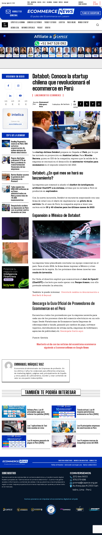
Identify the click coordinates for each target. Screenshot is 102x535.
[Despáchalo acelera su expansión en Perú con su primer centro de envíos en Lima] (6, 207)
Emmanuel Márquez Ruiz (43, 104)
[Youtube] (20, 96)
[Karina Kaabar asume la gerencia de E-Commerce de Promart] (6, 176)
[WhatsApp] (98, 104)
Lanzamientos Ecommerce (48, 95)
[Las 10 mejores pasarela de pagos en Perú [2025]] (14, 441)
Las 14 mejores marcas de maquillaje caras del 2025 (87, 441)
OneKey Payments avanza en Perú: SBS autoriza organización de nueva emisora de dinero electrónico (19, 147)
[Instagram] (18, 86)
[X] (86, 104)
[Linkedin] (10, 96)
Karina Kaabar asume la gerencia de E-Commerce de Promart (20, 178)
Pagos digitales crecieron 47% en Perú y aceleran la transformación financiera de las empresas (18, 163)
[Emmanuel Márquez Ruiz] (32, 104)
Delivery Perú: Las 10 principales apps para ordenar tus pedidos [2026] (38, 412)
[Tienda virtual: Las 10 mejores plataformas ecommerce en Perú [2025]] (64, 411)
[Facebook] (8, 86)
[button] (97, 24)
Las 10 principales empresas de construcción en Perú (88, 426)
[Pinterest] (92, 104)
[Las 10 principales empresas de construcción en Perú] (64, 426)
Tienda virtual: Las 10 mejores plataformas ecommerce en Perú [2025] (87, 412)
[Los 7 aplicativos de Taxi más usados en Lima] (14, 426)
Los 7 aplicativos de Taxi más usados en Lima (37, 426)
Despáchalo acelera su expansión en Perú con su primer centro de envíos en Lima (20, 208)
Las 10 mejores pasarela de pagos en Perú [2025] (38, 441)
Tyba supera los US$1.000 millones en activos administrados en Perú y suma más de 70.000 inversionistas (20, 193)
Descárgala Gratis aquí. (72, 331)
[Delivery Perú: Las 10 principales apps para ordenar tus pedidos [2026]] (14, 411)
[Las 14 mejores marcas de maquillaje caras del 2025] (64, 441)
